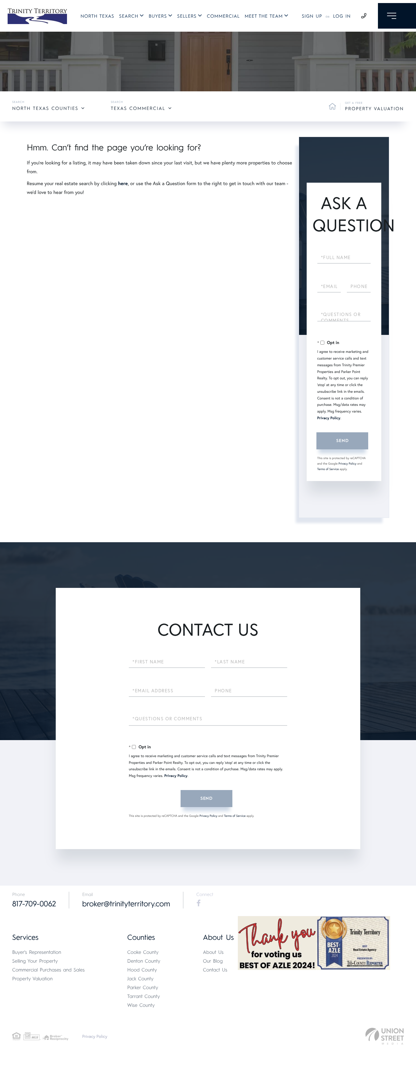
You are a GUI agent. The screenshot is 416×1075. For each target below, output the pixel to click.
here (123, 183)
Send (342, 440)
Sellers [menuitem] (187, 16)
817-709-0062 (34, 903)
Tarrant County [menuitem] (143, 996)
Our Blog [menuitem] (213, 961)
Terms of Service (328, 469)
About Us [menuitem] (213, 952)
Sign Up (312, 16)
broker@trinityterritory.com (126, 903)
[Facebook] (198, 903)
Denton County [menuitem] (143, 961)
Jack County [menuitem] (140, 979)
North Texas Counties (45, 108)
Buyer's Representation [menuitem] (36, 952)
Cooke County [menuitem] (143, 952)
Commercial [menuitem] (223, 16)
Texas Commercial (138, 108)
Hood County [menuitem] (142, 970)
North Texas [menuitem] (98, 16)
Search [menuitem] (128, 16)
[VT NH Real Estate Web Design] (384, 1036)
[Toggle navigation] (397, 16)
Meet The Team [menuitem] (264, 16)
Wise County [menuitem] (141, 1005)
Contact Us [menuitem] (215, 970)
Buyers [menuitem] (158, 16)
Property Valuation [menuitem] (32, 979)
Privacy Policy (328, 418)
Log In (342, 16)
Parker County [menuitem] (142, 987)
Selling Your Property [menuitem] (35, 961)
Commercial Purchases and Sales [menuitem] (48, 970)
